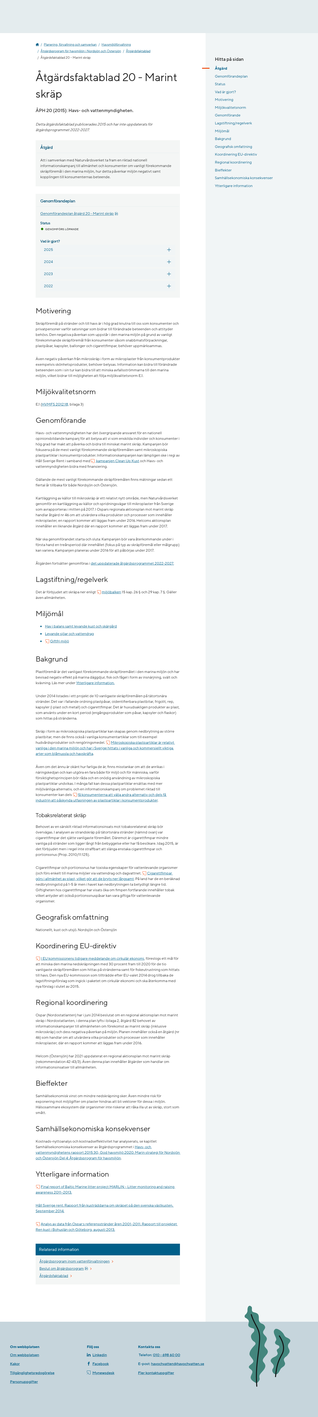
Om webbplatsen (24, 1355)
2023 (48, 274)
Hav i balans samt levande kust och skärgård (81, 626)
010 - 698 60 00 (166, 1355)
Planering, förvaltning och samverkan (70, 45)
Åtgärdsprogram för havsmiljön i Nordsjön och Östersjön (81, 51)
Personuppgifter (24, 1381)
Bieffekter (223, 170)
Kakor (15, 1364)
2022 (48, 286)
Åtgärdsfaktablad (138, 51)
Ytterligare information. (95, 683)
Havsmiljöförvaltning (116, 45)
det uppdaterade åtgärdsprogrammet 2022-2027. (132, 563)
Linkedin (99, 1355)
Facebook (100, 1364)
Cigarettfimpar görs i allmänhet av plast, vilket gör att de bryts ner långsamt (104, 876)
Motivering (224, 99)
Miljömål (222, 131)
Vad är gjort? (225, 91)
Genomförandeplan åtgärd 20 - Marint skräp (79, 213)
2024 (48, 261)
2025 (48, 249)
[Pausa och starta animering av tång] (274, 1347)
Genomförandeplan (231, 76)
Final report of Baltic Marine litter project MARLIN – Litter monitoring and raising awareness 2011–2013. (105, 1190)
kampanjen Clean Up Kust (117, 461)
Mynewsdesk (103, 1373)
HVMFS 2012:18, (55, 404)
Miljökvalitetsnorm (230, 107)
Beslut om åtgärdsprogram (63, 1268)
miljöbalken (111, 592)
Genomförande (227, 115)
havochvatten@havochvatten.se (177, 1364)
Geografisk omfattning (233, 146)
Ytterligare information (234, 186)
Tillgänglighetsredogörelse (32, 1373)
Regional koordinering (233, 162)
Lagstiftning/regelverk (233, 123)
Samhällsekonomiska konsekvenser (244, 178)
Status (220, 84)
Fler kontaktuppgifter (156, 1373)
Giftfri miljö (59, 641)
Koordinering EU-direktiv (236, 154)
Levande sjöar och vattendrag (69, 634)
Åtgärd (221, 68)
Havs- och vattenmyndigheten (37, 44)
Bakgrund (223, 139)
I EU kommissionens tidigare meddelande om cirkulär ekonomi (92, 958)
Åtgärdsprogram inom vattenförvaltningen (74, 1261)
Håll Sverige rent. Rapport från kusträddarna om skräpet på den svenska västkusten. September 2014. (105, 1208)
